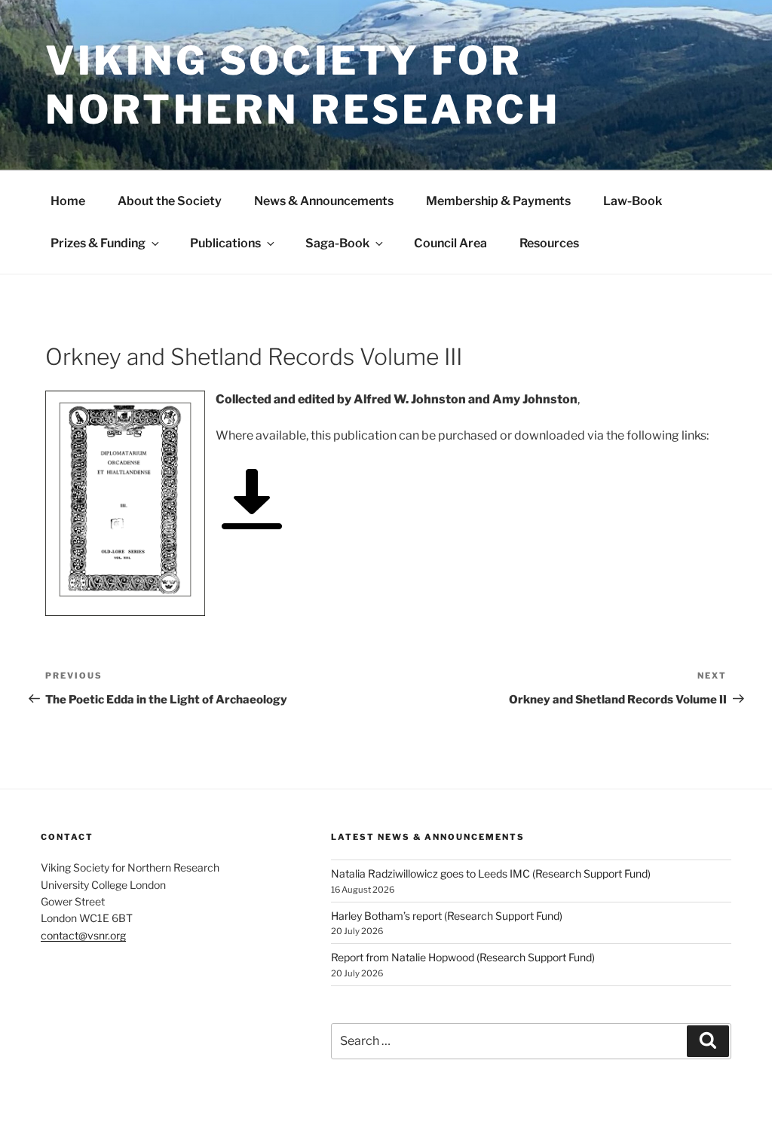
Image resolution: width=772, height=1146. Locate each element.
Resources (549, 243)
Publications (225, 243)
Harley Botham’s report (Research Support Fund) (446, 915)
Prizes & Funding (98, 243)
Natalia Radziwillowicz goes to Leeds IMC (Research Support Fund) (491, 873)
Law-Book (632, 201)
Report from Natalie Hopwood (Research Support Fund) (463, 957)
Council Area (450, 243)
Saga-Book (337, 243)
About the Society (170, 201)
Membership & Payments (498, 201)
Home (68, 201)
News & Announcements (324, 201)
